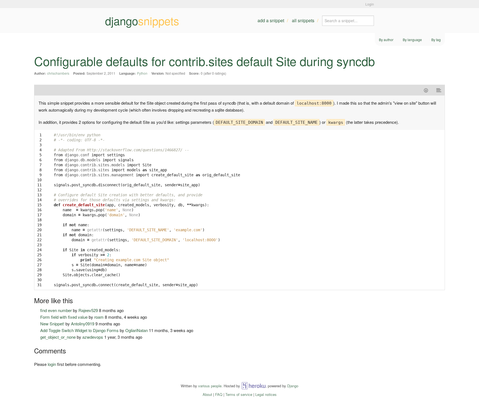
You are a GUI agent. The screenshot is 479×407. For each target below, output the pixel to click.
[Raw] (439, 90)
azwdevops (92, 337)
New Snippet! (52, 323)
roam (99, 317)
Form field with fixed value (64, 317)
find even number (56, 310)
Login (369, 4)
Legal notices (266, 394)
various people (209, 385)
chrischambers (58, 73)
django (142, 20)
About (207, 394)
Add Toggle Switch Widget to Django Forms (79, 330)
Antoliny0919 (82, 323)
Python (142, 73)
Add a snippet (271, 20)
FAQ (218, 394)
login (52, 364)
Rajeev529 (88, 310)
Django (292, 385)
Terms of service (238, 394)
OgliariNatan (136, 330)
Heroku (253, 385)
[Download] (426, 90)
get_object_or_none (58, 337)
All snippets (303, 20)
